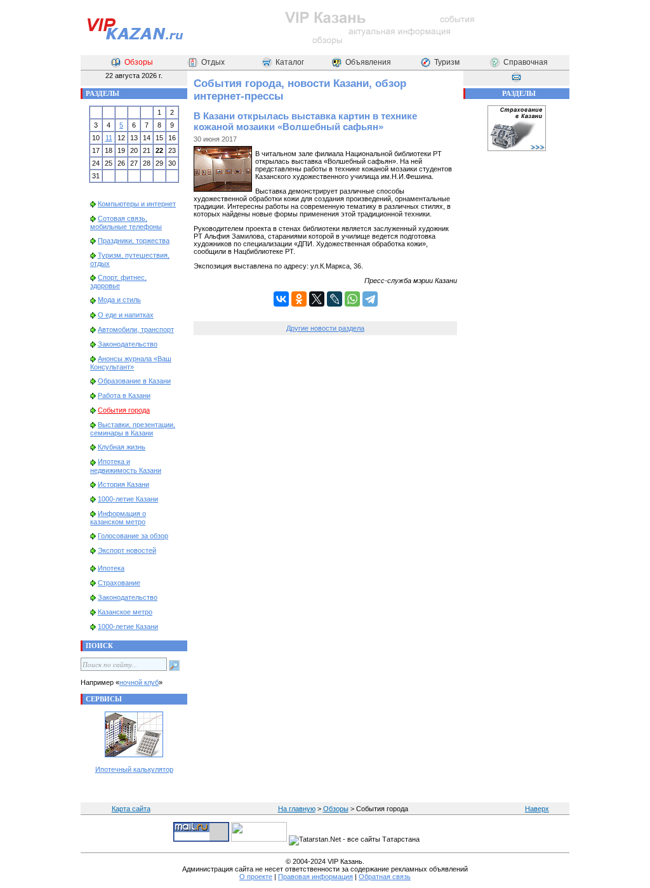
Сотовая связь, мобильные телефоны (126, 222)
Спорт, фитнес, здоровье (118, 281)
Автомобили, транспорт (136, 329)
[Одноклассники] (299, 299)
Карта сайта (131, 808)
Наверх (537, 808)
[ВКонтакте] (281, 299)
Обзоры (138, 62)
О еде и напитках (126, 315)
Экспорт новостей (127, 550)
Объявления (368, 62)
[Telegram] (370, 299)
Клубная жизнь (121, 447)
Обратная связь (385, 876)
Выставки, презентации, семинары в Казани (132, 429)
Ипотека (111, 568)
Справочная (525, 62)
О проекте (255, 876)
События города (124, 410)
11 (108, 138)
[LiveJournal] (334, 299)
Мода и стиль (119, 299)
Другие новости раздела (325, 328)
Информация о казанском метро (118, 518)
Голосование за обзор (133, 536)
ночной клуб (139, 682)
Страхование (119, 582)
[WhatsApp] (352, 299)
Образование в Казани (134, 381)
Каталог (289, 62)
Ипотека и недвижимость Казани (125, 466)
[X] (316, 299)
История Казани (123, 484)
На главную (296, 808)
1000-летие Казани (128, 499)
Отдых (213, 62)
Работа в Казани (124, 395)
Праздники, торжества (133, 240)
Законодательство (127, 344)
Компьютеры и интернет (137, 204)
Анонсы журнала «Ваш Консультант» (130, 363)
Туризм (447, 62)
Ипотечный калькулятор (134, 769)
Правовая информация (315, 876)
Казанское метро (125, 612)
